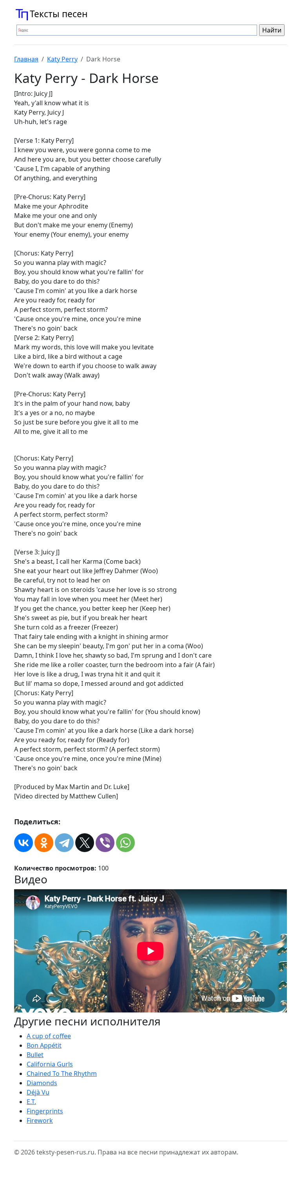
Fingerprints (45, 1111)
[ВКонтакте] (23, 842)
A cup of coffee (49, 1036)
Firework (40, 1120)
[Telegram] (64, 842)
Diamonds (42, 1083)
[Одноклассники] (43, 842)
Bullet (35, 1054)
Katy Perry (62, 59)
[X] (84, 842)
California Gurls (50, 1064)
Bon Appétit (44, 1045)
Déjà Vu (38, 1092)
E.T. (31, 1101)
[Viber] (105, 842)
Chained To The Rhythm (62, 1073)
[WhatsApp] (125, 842)
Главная (26, 59)
